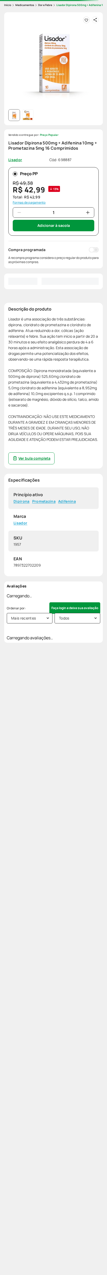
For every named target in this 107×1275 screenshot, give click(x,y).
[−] (19, 212)
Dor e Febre (45, 5)
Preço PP (29, 174)
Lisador (20, 523)
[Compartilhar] (95, 19)
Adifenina (67, 501)
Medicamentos (24, 5)
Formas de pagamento (29, 202)
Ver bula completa (34, 458)
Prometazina (44, 501)
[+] (88, 212)
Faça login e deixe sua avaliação (74, 608)
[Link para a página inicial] (7, 5)
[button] (53, 61)
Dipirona (22, 501)
